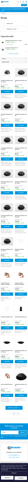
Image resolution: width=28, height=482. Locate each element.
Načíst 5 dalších (13, 408)
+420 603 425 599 (15, 457)
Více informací (4, 469)
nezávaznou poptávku (18, 8)
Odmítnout (7, 477)
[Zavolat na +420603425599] (18, 2)
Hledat (24, 5)
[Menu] (26, 2)
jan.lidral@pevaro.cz (15, 455)
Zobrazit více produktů (13, 53)
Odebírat (22, 432)
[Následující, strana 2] (14, 413)
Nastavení (14, 473)
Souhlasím (20, 478)
